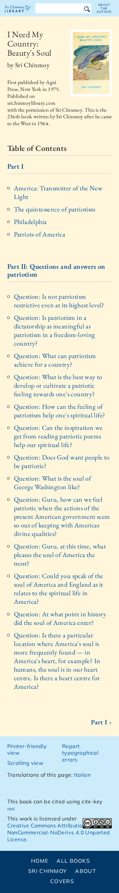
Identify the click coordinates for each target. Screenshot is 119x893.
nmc (11, 808)
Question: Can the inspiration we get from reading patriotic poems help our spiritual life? (58, 436)
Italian (82, 774)
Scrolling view (25, 763)
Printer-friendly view (27, 749)
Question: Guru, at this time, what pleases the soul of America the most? (60, 555)
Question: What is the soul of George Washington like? (52, 482)
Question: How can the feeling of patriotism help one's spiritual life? (59, 410)
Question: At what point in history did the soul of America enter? (60, 618)
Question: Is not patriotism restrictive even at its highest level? (59, 300)
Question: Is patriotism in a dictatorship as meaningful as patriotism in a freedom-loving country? (54, 330)
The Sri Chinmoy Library (19, 14)
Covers (62, 881)
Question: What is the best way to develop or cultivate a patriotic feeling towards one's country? (58, 385)
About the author (104, 8)
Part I (15, 166)
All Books (73, 860)
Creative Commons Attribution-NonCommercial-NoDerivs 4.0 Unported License (58, 832)
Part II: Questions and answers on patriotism (56, 270)
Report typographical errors (80, 753)
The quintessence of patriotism (55, 209)
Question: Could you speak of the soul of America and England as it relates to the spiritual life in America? (58, 589)
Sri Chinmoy (47, 871)
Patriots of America (39, 234)
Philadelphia (30, 221)
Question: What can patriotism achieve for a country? (55, 360)
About (85, 871)
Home (39, 860)
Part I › (101, 722)
